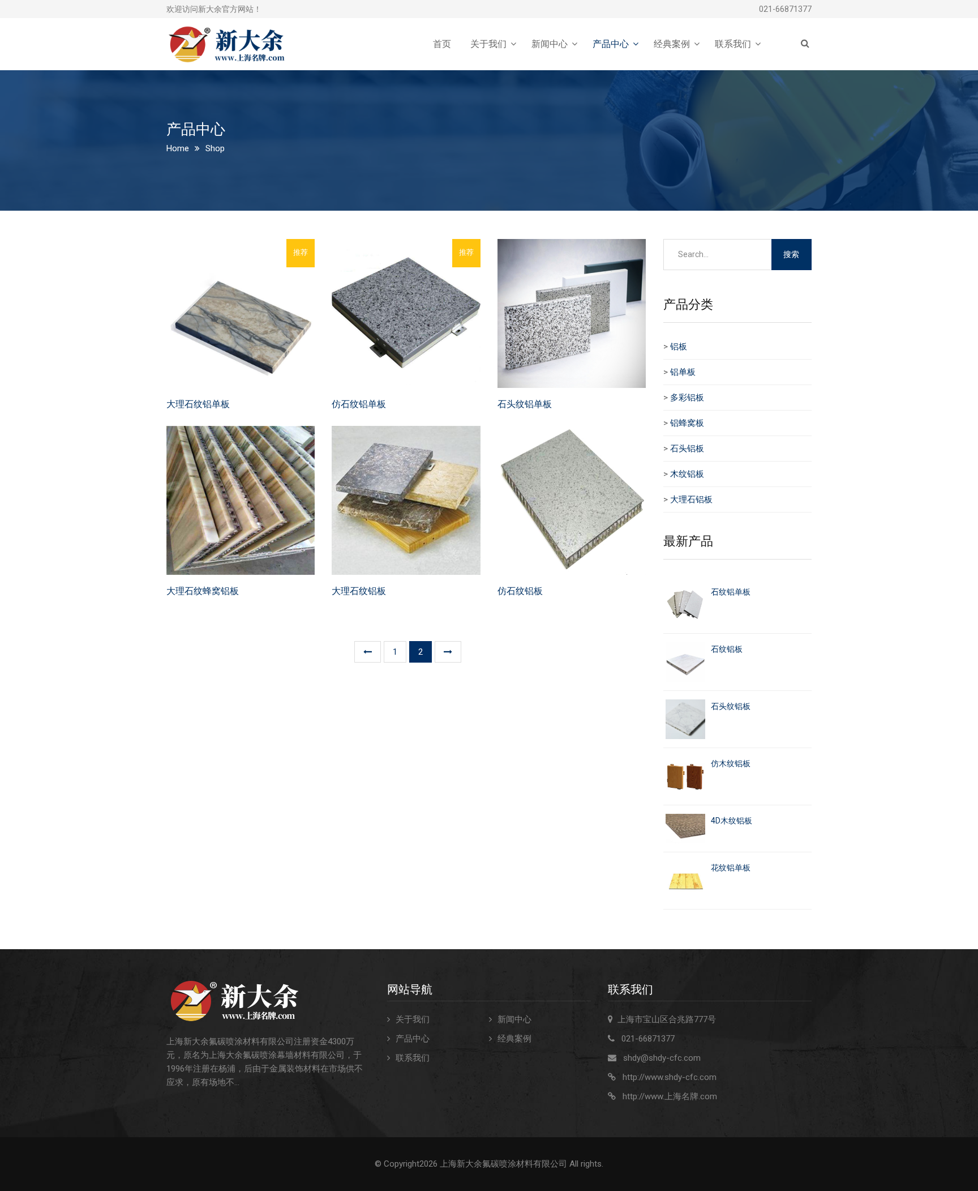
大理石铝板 (691, 499)
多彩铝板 (687, 397)
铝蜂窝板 (687, 423)
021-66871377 (785, 9)
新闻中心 (549, 44)
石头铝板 (687, 448)
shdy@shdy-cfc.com (662, 1058)
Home (177, 148)
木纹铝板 (687, 474)
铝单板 (683, 372)
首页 (442, 44)
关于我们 (488, 44)
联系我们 (733, 44)
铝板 (678, 346)
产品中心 (611, 44)
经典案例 (672, 44)
